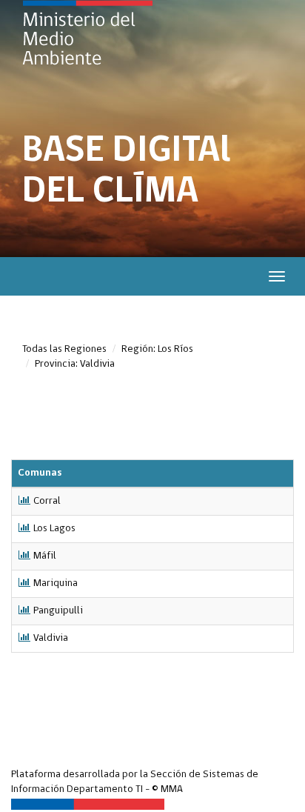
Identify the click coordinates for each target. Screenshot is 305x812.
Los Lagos (54, 528)
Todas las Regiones (64, 349)
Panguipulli (58, 610)
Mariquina (55, 583)
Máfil (44, 556)
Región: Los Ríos (157, 349)
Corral (47, 501)
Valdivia (50, 638)
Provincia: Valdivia (75, 364)
